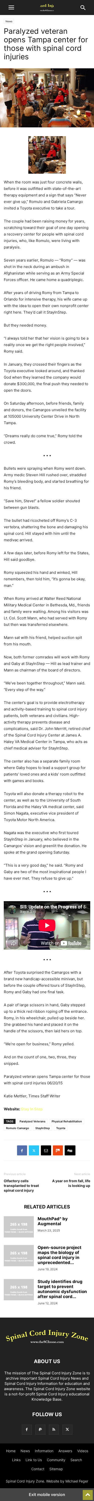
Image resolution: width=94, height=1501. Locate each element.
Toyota (60, 1128)
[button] (11, 7)
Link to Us (34, 1460)
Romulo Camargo (17, 1128)
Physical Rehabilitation (67, 1121)
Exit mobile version (47, 1494)
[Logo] (47, 1346)
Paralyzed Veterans (32, 1121)
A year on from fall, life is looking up (71, 1183)
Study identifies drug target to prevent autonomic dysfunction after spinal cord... (62, 1289)
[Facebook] (22, 1150)
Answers (65, 1451)
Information (44, 1451)
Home (11, 1451)
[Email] (46, 1150)
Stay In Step (32, 1109)
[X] (34, 1150)
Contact (37, 1469)
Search (76, 1460)
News (9, 21)
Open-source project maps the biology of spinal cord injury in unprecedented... (59, 1255)
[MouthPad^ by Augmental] (19, 1227)
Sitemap (56, 1469)
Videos (82, 1451)
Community (56, 1460)
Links (16, 1460)
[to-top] (88, 1492)
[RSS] (54, 1429)
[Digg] (70, 1150)
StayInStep (42, 1128)
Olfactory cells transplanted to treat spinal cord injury (21, 1185)
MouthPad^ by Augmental (53, 1221)
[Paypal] (40, 1429)
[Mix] (58, 1150)
